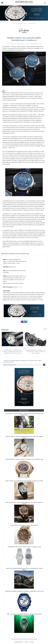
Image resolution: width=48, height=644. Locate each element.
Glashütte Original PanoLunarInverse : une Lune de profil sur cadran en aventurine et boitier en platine (35, 351)
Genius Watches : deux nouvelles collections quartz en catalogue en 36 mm (24, 546)
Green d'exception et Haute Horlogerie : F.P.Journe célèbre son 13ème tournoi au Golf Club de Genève (24, 414)
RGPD (26, 641)
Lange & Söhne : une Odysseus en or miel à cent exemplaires (24, 525)
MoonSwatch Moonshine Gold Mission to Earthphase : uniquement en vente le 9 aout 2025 (24, 591)
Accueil (15, 23)
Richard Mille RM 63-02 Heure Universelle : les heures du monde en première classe (24, 459)
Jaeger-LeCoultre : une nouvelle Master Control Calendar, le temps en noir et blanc (24, 480)
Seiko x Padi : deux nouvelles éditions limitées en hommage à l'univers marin (24, 614)
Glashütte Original (31, 23)
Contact (32, 641)
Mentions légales (19, 641)
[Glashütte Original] (24, 30)
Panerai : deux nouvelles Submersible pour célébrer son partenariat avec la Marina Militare (24, 569)
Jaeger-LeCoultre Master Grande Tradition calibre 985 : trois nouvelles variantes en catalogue (24, 503)
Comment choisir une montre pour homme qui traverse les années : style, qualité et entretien (24, 437)
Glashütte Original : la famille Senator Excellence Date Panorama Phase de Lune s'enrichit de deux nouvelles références (12, 351)
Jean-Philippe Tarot (12, 43)
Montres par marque (22, 23)
